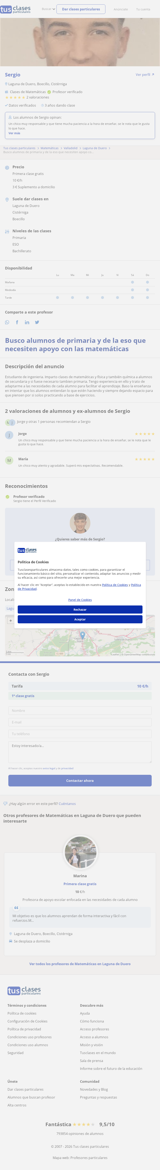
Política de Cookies (115, 585)
